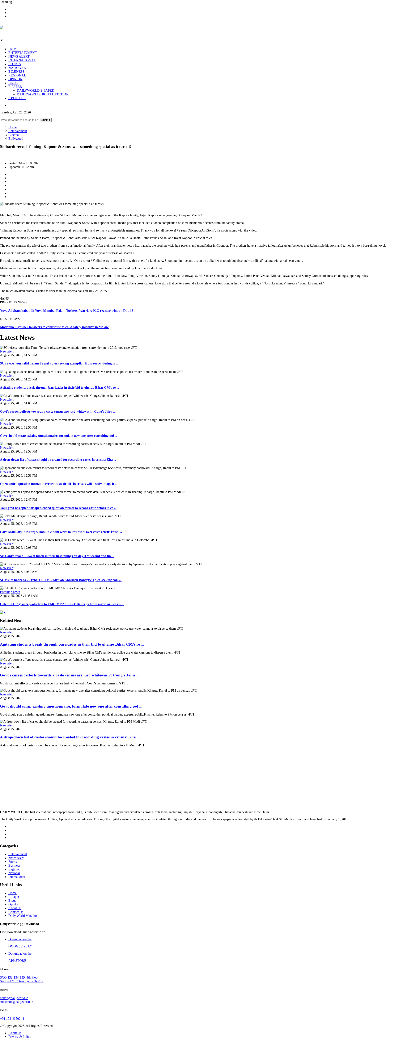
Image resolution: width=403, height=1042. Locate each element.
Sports (12, 861)
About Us (14, 908)
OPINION (15, 79)
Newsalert (6, 351)
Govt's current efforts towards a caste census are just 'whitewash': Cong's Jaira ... (58, 411)
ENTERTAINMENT (22, 52)
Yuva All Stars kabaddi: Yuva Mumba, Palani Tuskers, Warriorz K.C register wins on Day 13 (66, 310)
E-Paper (13, 897)
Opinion (13, 904)
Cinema (13, 135)
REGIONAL (17, 75)
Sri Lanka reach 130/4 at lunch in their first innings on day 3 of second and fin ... (57, 556)
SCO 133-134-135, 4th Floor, (19, 977)
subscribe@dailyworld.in (16, 1002)
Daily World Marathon (23, 915)
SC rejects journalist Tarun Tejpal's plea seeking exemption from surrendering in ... (59, 363)
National (14, 873)
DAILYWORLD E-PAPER (35, 90)
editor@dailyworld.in (14, 998)
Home (12, 127)
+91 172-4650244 (12, 1018)
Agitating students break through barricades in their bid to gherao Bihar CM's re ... (59, 387)
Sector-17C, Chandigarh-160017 (21, 981)
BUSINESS (16, 71)
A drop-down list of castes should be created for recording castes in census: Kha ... (58, 459)
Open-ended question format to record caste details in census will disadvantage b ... (58, 483)
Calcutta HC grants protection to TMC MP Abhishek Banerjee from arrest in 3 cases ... (62, 604)
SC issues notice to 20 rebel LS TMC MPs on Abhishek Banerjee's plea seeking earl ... (61, 580)
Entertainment (17, 131)
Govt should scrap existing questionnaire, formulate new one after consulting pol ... (58, 435)
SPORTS (14, 64)
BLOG (13, 83)
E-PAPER (15, 86)
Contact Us (15, 912)
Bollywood (15, 138)
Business (14, 865)
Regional (14, 869)
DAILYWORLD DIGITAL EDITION (43, 94)
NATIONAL (17, 68)
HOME (13, 49)
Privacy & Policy (19, 1036)
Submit (45, 119)
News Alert (16, 858)
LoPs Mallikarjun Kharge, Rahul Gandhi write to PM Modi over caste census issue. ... (61, 532)
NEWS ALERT (19, 56)
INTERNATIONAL (22, 60)
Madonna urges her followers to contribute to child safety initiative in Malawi (54, 327)
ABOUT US (17, 98)
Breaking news (10, 592)
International (16, 877)
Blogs (12, 900)
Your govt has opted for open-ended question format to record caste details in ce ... (58, 508)
